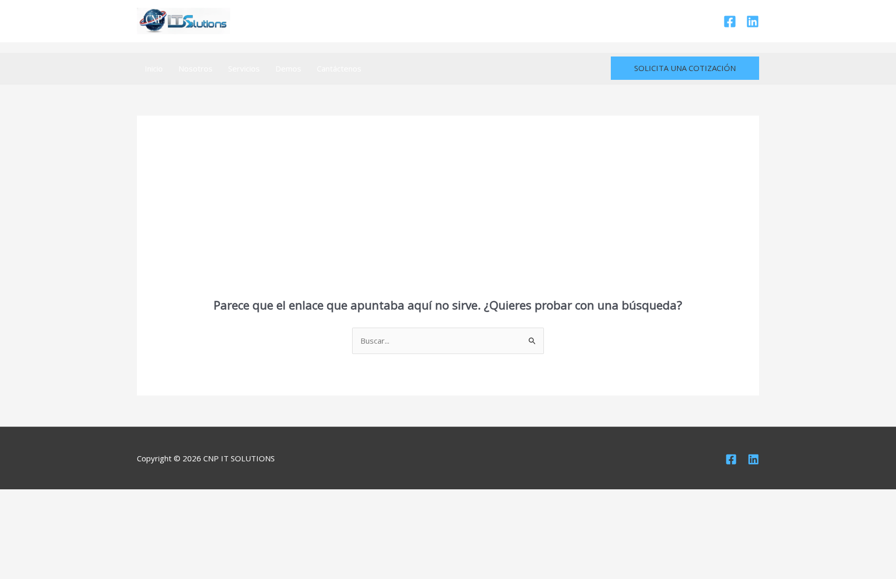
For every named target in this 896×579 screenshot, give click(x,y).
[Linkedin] (752, 21)
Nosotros (195, 68)
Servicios (244, 68)
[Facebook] (729, 21)
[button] (685, 68)
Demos (288, 68)
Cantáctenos (339, 68)
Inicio (154, 68)
